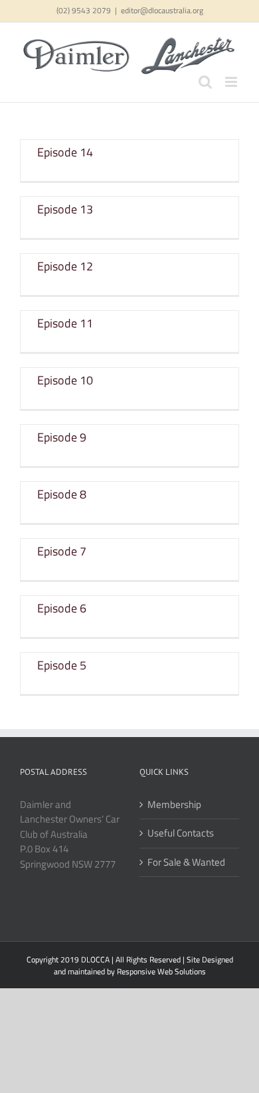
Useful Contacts (180, 833)
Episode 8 (61, 494)
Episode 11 (65, 323)
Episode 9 (61, 437)
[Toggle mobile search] (205, 82)
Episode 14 (65, 152)
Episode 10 (65, 380)
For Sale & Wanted (186, 862)
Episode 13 (65, 209)
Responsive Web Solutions (161, 971)
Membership (174, 804)
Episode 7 (61, 551)
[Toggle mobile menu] (232, 82)
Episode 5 (61, 665)
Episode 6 (61, 608)
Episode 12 (65, 266)
